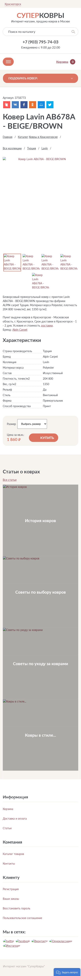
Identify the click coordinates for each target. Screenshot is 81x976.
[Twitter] (49, 104)
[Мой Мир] (41, 104)
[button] (67, 972)
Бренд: (7, 329)
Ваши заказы (11, 898)
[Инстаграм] (11, 945)
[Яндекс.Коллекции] (6, 104)
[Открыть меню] (8, 62)
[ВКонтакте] (15, 104)
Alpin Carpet (19, 329)
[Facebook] (24, 104)
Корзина (8, 809)
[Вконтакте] (39, 941)
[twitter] (8, 941)
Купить (47, 438)
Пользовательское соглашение (22, 918)
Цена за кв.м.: (15, 434)
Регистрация (11, 889)
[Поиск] (73, 32)
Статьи (7, 828)
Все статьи (10, 479)
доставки (47, 325)
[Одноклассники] (32, 104)
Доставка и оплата (15, 818)
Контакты (9, 863)
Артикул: (8, 97)
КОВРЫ (40, 15)
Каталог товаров (13, 854)
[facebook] (22, 941)
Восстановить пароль (16, 908)
